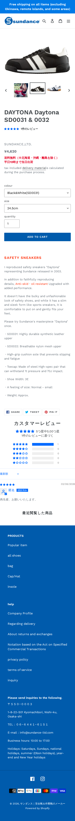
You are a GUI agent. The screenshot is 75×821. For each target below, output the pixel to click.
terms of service (20, 670)
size (6, 201)
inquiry (13, 680)
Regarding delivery (21, 624)
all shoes (14, 555)
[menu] (68, 21)
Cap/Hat (14, 576)
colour (8, 185)
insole (12, 586)
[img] (7, 484)
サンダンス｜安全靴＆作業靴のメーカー (42, 803)
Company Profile (20, 613)
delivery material (34, 168)
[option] (21, 90)
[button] (20, 444)
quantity (9, 216)
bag (10, 566)
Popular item (17, 545)
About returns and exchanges (30, 634)
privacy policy (18, 659)
